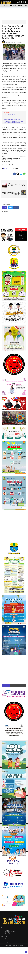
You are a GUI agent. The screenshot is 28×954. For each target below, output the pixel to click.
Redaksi (6, 941)
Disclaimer (7, 930)
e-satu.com (7, 945)
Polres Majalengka (7, 168)
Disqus (10, 207)
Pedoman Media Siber (9, 935)
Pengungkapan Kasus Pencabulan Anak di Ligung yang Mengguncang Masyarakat (13, 122)
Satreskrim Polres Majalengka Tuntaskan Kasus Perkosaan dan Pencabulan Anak (13, 118)
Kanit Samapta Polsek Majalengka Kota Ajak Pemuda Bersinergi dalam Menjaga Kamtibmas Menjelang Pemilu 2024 (13, 32)
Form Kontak (8, 939)
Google (4, 207)
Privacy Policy (8, 932)
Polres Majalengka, (18, 42)
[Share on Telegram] (21, 174)
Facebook (16, 207)
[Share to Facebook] (14, 174)
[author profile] (3, 41)
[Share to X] (17, 174)
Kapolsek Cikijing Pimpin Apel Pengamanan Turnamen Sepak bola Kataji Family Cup (13, 115)
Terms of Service (8, 933)
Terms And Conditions (10, 931)
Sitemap (7, 938)
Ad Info (6, 942)
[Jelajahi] (25, 2)
